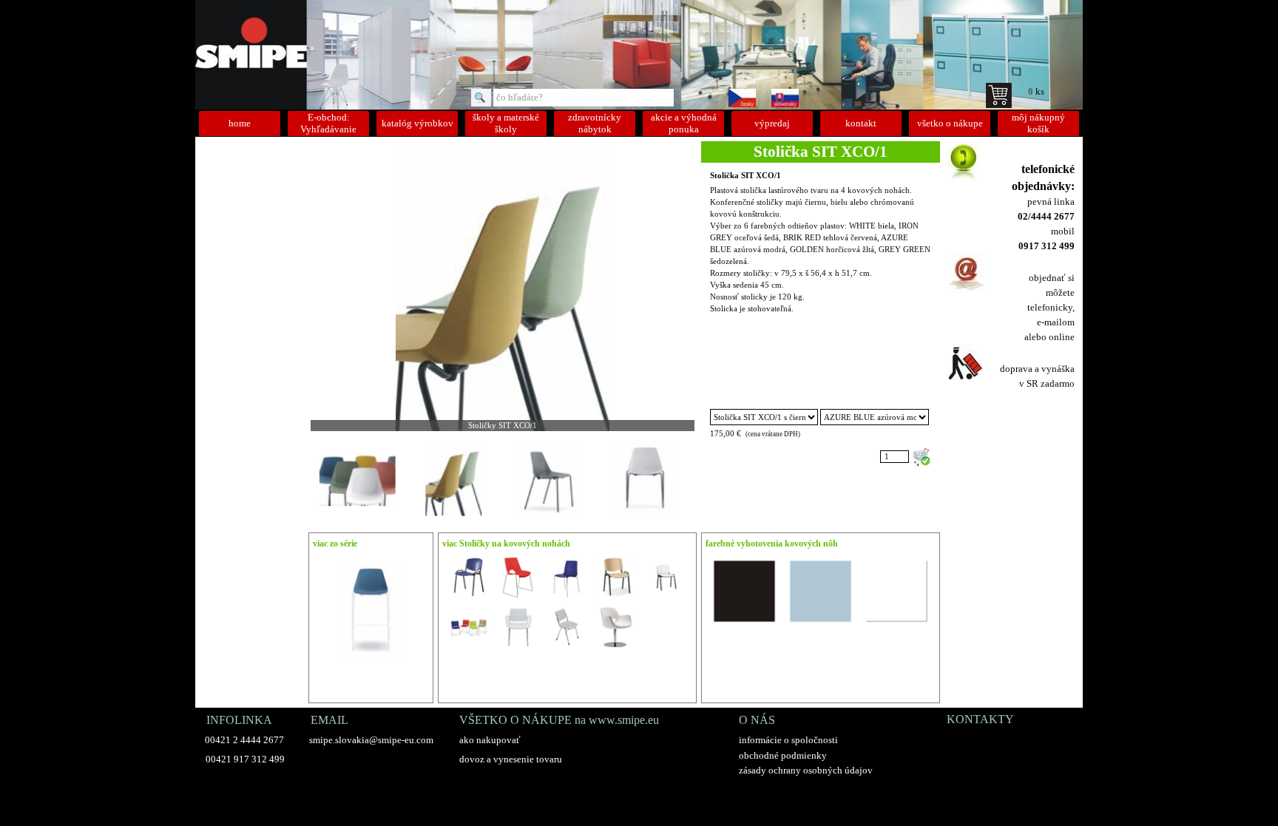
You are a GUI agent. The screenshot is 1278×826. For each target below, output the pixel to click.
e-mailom (1056, 322)
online (1062, 336)
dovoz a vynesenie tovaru (510, 759)
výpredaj (772, 123)
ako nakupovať (490, 739)
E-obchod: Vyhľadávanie (328, 123)
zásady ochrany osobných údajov (806, 770)
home (240, 123)
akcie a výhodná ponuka (684, 123)
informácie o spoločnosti (788, 739)
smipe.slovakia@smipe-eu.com (371, 739)
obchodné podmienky (783, 755)
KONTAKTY (980, 719)
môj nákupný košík (1038, 123)
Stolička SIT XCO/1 (745, 176)
